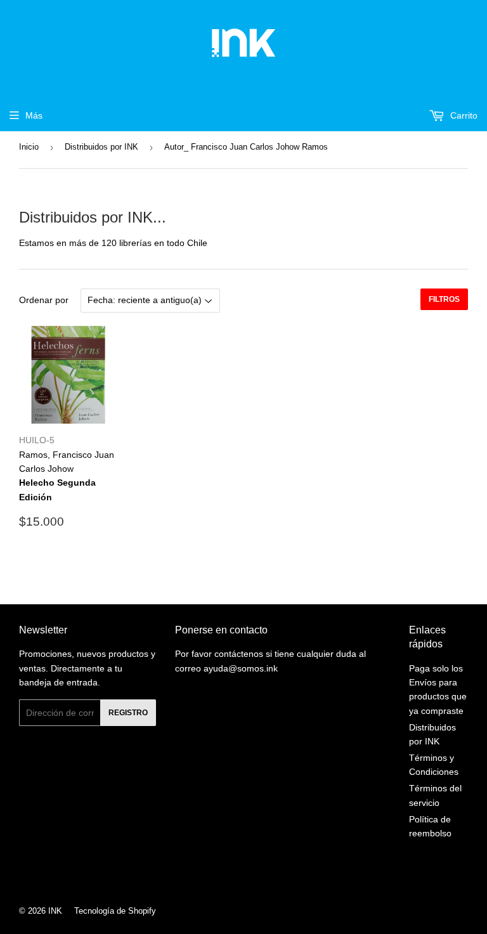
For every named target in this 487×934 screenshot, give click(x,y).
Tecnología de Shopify (115, 911)
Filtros (444, 299)
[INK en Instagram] (240, 877)
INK (55, 911)
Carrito (462, 115)
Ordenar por (43, 300)
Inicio (29, 147)
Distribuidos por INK (101, 147)
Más (33, 115)
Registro (128, 712)
